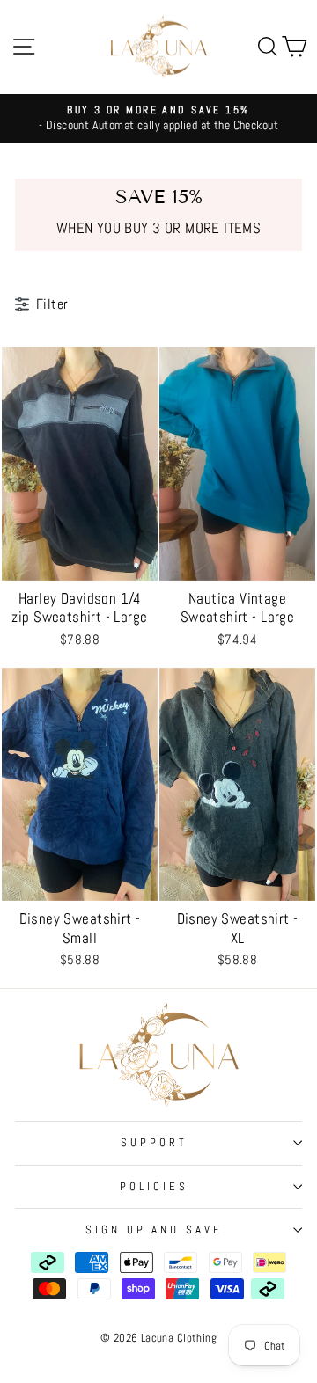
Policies (154, 1186)
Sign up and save (154, 1229)
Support (154, 1142)
